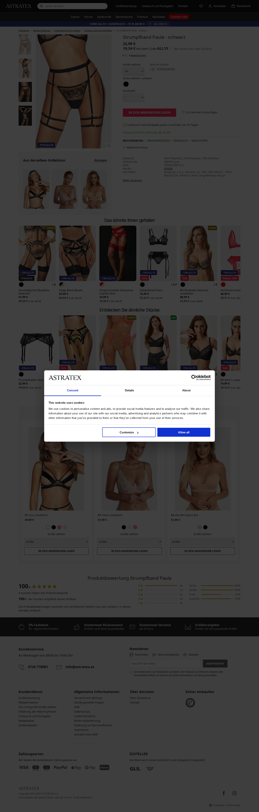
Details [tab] (129, 390)
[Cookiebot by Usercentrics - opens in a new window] (194, 378)
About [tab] (186, 390)
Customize (127, 432)
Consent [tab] (72, 390)
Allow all (183, 432)
